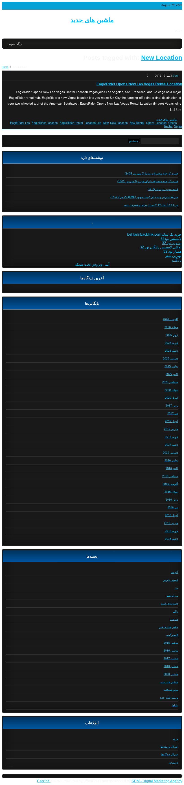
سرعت (174, 619)
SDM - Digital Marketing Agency (156, 781)
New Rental (136, 123)
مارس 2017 (171, 429)
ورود (175, 738)
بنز (176, 587)
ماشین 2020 (171, 674)
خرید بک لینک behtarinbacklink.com (154, 234)
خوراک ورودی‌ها (169, 746)
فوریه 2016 (171, 531)
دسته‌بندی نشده (169, 603)
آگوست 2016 (170, 484)
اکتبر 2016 (172, 468)
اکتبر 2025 (172, 374)
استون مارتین (170, 580)
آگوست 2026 (170, 319)
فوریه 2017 (171, 437)
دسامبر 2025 (170, 358)
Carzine (43, 781)
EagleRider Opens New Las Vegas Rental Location (139, 84)
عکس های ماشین (168, 627)
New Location (161, 57)
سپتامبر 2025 (170, 382)
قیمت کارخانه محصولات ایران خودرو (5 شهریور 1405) (147, 181)
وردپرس (173, 762)
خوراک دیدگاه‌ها (169, 754)
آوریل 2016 (171, 515)
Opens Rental (170, 124)
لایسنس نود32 (170, 239)
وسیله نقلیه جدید (169, 697)
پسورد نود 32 (171, 243)
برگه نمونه (15, 43)
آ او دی (174, 572)
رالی (175, 611)
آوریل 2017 (171, 421)
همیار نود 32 (172, 251)
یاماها (175, 705)
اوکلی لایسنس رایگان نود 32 (160, 247)
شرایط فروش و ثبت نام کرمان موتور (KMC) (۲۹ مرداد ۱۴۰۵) (144, 197)
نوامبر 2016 (171, 460)
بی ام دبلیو (172, 595)
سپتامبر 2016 (170, 476)
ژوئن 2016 (172, 499)
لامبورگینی (172, 635)
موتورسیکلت (171, 689)
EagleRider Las (20, 123)
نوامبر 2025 (171, 366)
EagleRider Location (45, 123)
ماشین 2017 (171, 658)
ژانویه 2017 (171, 444)
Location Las (93, 123)
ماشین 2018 (171, 666)
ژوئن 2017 (172, 405)
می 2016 (172, 507)
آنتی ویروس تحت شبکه (92, 264)
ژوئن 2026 (172, 335)
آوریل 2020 (171, 397)
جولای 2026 (171, 327)
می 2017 (172, 413)
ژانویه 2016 (171, 538)
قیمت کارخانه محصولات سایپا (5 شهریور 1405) (151, 173)
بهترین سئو (173, 256)
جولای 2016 (171, 491)
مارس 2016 (171, 523)
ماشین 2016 (171, 650)
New (105, 123)
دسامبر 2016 (170, 452)
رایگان (176, 260)
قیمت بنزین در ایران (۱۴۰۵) (163, 189)
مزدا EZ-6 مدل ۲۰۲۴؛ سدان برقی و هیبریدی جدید (151, 204)
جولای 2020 (171, 389)
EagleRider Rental (71, 123)
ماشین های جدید (92, 20)
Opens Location (156, 123)
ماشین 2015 (171, 642)
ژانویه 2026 (171, 350)
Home (5, 67)
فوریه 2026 (171, 342)
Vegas (178, 126)
